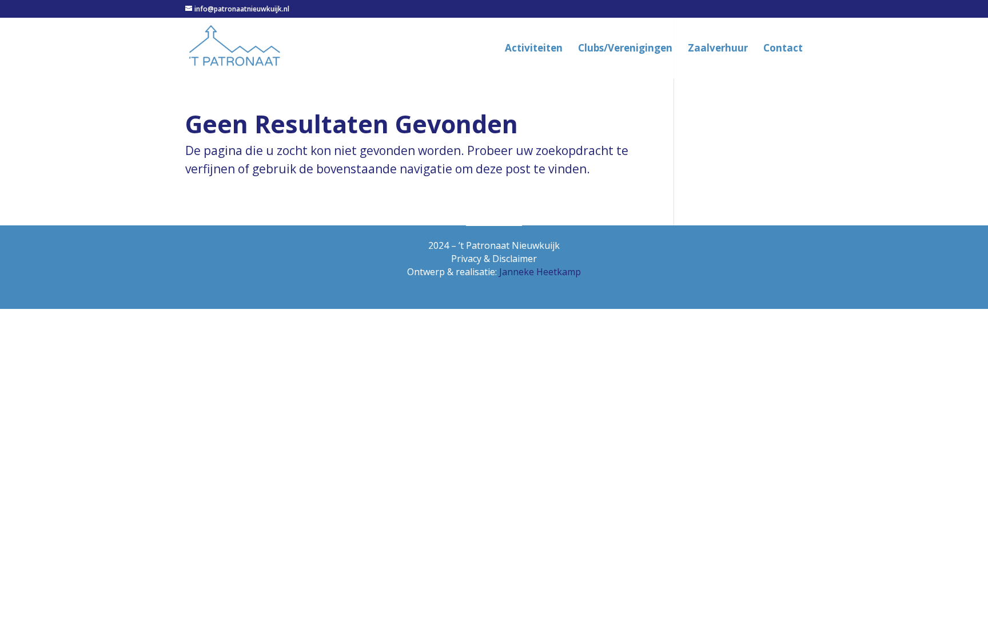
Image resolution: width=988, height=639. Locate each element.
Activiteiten (534, 49)
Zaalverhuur (718, 49)
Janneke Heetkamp (540, 271)
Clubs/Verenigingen (625, 49)
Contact (783, 49)
